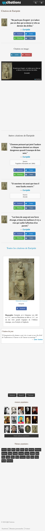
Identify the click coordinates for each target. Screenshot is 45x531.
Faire (22, 449)
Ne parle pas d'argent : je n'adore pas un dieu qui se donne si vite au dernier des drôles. (25, 23)
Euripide (26, 29)
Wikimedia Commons (21, 301)
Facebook (5, 529)
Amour (4, 449)
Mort (36, 457)
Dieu (12, 457)
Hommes (38, 449)
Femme (21, 453)
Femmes (22, 457)
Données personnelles (16, 529)
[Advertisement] (22, 106)
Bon (17, 457)
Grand (32, 453)
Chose (27, 453)
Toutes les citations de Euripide (21, 248)
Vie (26, 449)
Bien (13, 449)
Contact (27, 529)
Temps (15, 453)
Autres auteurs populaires (21, 436)
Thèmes (30, 395)
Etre (17, 449)
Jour (32, 457)
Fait (9, 449)
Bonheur (9, 461)
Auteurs (12, 395)
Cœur (8, 457)
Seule (3, 461)
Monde (31, 449)
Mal (28, 457)
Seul (37, 453)
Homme (4, 453)
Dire (3, 457)
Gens (10, 453)
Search (21, 395)
